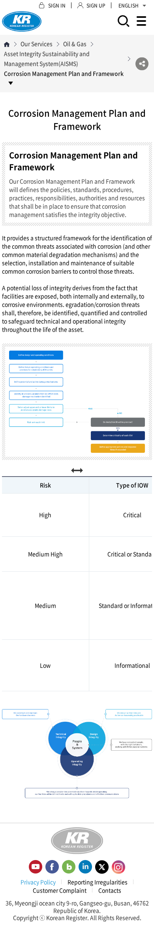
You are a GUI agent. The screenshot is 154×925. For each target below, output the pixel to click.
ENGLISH (128, 5)
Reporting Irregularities (98, 882)
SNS (141, 63)
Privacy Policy (38, 882)
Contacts (109, 890)
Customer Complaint (59, 890)
